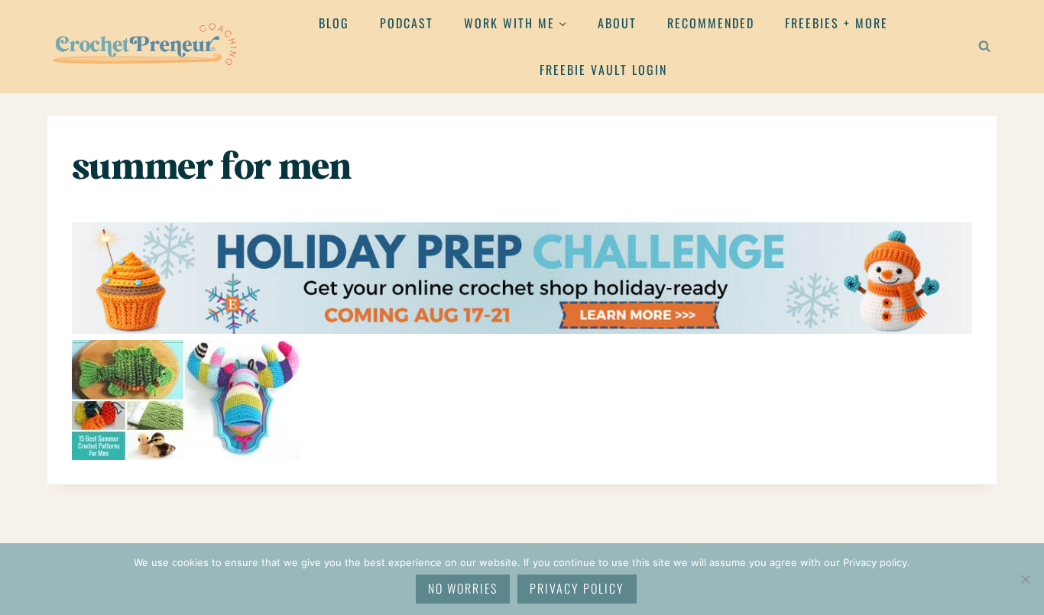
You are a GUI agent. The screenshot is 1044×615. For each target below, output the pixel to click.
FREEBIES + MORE (836, 23)
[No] (1025, 579)
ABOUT (617, 23)
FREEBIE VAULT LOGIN (603, 69)
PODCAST (406, 23)
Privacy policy (577, 588)
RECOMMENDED (710, 23)
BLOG (334, 23)
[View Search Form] (984, 46)
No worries (463, 588)
